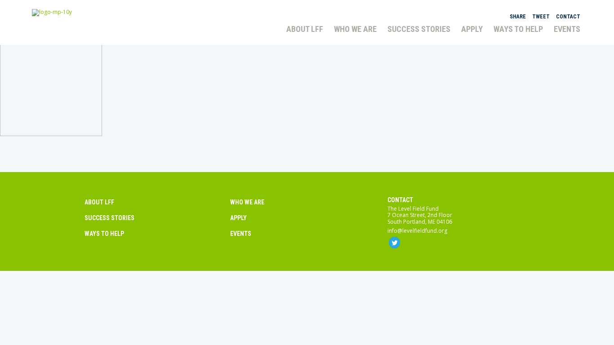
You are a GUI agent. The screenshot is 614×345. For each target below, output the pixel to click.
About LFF (99, 202)
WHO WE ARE (247, 202)
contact (568, 16)
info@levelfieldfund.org (417, 230)
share (518, 16)
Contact (400, 199)
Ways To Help (104, 233)
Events (240, 233)
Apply (238, 217)
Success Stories (109, 217)
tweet (541, 16)
